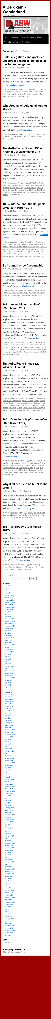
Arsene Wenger (26, 91)
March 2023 (8, 664)
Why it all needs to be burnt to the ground (25, 485)
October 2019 (9, 760)
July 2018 (8, 796)
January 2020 (9, 753)
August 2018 (9, 793)
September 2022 (10, 678)
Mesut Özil (6, 94)
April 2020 (8, 746)
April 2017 (8, 831)
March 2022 (8, 692)
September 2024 (10, 626)
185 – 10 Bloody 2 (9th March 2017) (22, 528)
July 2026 (8, 586)
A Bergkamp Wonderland (14, 9)
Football (26, 567)
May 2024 (8, 631)
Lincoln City (14, 470)
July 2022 (8, 682)
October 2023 (9, 647)
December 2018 (9, 784)
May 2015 (8, 883)
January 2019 (9, 782)
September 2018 (10, 791)
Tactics (40, 94)
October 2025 (9, 605)
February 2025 (9, 619)
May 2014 (8, 911)
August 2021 (9, 708)
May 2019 (8, 772)
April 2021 (8, 718)
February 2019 (9, 779)
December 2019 (9, 756)
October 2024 (9, 623)
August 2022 (9, 680)
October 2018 (9, 789)
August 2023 (9, 652)
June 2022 (8, 685)
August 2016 (9, 850)
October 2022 (9, 675)
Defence (35, 91)
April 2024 (8, 633)
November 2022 (10, 673)
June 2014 (8, 909)
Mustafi (43, 190)
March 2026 (8, 593)
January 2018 (9, 810)
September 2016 (10, 848)
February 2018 (9, 807)
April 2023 (8, 661)
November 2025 (10, 602)
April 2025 (8, 614)
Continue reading (18, 84)
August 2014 (9, 904)
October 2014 (9, 900)
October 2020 (9, 732)
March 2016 (8, 859)
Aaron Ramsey (36, 242)
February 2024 (9, 638)
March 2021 (8, 720)
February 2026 (9, 595)
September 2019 (10, 763)
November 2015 (10, 869)
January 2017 (9, 838)
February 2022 (9, 694)
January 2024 (9, 640)
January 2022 (9, 697)
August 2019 (9, 765)
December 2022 (9, 671)
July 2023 (8, 654)
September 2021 (10, 706)
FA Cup (17, 249)
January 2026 (9, 597)
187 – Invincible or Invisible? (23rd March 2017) (22, 306)
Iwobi (10, 251)
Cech (11, 247)
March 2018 (8, 805)
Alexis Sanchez (8, 91)
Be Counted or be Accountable (23, 265)
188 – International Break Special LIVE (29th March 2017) (24, 205)
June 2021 (8, 713)
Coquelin (31, 247)
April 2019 (8, 774)
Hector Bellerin (8, 190)
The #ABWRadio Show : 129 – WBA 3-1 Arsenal (22, 365)
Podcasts (14, 37)
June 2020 (8, 741)
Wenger (13, 96)
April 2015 (8, 885)
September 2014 (10, 902)
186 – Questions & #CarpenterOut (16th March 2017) (25, 421)
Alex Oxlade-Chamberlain (37, 89)
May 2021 (8, 715)
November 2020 (10, 730)
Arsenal (17, 91)
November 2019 (10, 758)
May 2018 (8, 800)
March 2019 (8, 777)
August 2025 (9, 609)
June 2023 (8, 656)
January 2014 (9, 921)
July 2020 (8, 739)
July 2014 (8, 907)
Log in (7, 942)
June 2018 (8, 798)
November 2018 (10, 786)
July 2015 (8, 878)
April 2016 (8, 857)
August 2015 (9, 876)
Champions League (20, 247)
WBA (39, 352)
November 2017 (10, 815)
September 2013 (10, 930)
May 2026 (8, 588)
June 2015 (8, 881)
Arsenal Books (36, 37)
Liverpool (33, 567)
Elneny (11, 249)
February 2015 (9, 890)
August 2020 (9, 737)
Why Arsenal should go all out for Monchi (25, 107)
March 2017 (8, 833)
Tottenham (6, 96)
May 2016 (8, 855)
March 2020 (8, 749)
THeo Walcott (19, 256)
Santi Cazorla (30, 192)
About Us (20, 42)
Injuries (16, 190)
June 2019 (8, 770)
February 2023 (9, 666)
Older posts (8, 575)
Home (6, 37)
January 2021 (9, 725)
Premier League (31, 94)
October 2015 (9, 871)
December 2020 (9, 727)
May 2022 (8, 687)
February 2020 (9, 751)
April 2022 (8, 690)
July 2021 (8, 711)
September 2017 (10, 819)
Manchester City (25, 190)
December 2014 (9, 895)
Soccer (17, 569)
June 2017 (8, 826)
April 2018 (8, 803)
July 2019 (8, 767)
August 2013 (9, 933)
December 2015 (9, 866)
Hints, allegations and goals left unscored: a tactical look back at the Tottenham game (24, 60)
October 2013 (9, 928)
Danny (24, 155)
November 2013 (10, 925)
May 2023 (8, 659)
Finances (6, 136)
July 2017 (8, 824)
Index (28, 42)
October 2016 (9, 845)
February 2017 (9, 836)
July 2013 (8, 935)
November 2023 (10, 645)
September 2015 (10, 874)
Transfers (24, 37)
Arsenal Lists (9, 42)
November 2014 (10, 897)
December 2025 (9, 600)
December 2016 (9, 841)
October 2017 (9, 817)
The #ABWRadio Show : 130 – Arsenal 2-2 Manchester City (22, 150)
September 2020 (10, 734)
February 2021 (9, 723)
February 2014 (9, 918)
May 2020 (8, 744)
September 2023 (10, 649)
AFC (25, 89)
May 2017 (8, 829)
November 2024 (10, 621)
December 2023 (9, 642)
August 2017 (9, 822)
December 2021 (9, 699)
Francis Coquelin (30, 187)
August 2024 (9, 628)
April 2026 (8, 590)
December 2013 (9, 923)
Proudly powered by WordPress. (15, 952)
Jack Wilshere (18, 251)
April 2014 (8, 914)
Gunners (42, 91)
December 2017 (9, 812)
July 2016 (8, 852)
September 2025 (10, 607)
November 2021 (10, 701)
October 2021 (9, 704)
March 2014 (8, 916)
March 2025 (8, 616)
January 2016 (9, 864)
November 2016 (10, 843)
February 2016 (9, 862)
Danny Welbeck (41, 247)
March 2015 (8, 888)
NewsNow (13, 89)
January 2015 (9, 892)
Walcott (44, 192)
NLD (12, 94)
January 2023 (9, 668)
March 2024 (8, 635)
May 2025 (8, 612)
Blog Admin (25, 67)
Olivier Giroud (20, 94)
